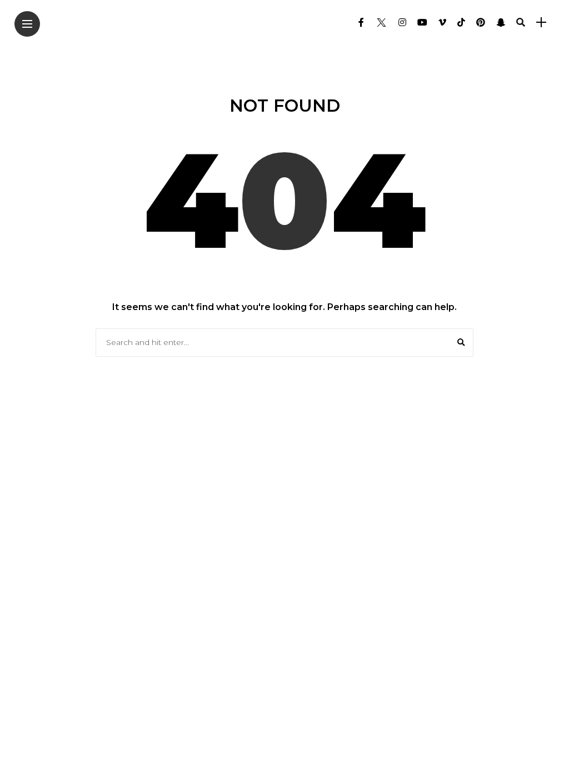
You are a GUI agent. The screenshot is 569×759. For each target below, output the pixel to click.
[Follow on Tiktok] (461, 22)
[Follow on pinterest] (480, 22)
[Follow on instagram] (402, 22)
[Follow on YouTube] (422, 22)
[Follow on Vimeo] (442, 22)
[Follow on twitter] (381, 22)
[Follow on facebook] (361, 22)
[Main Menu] (27, 24)
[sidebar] (541, 22)
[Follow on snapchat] (500, 22)
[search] (520, 22)
